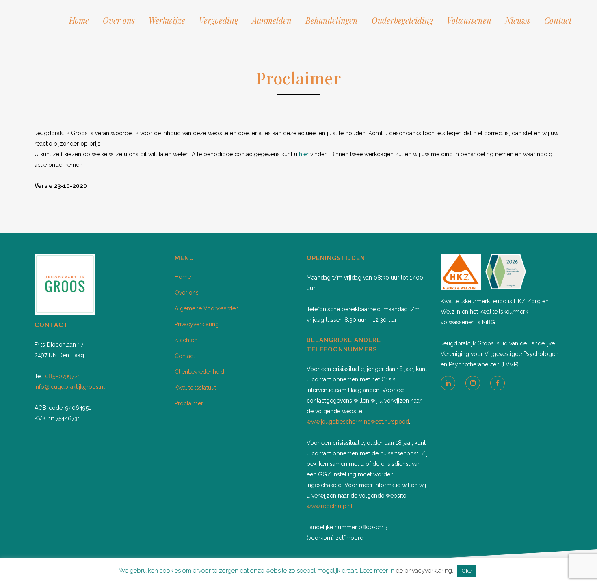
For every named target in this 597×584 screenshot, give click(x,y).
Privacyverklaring (197, 324)
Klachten (186, 340)
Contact (185, 356)
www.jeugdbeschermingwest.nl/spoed (358, 421)
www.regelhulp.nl (330, 506)
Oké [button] (467, 571)
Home (183, 277)
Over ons (187, 292)
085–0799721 (62, 376)
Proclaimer (189, 403)
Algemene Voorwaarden (207, 308)
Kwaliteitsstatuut (195, 387)
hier (304, 154)
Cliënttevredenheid (199, 372)
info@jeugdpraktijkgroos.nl (70, 387)
